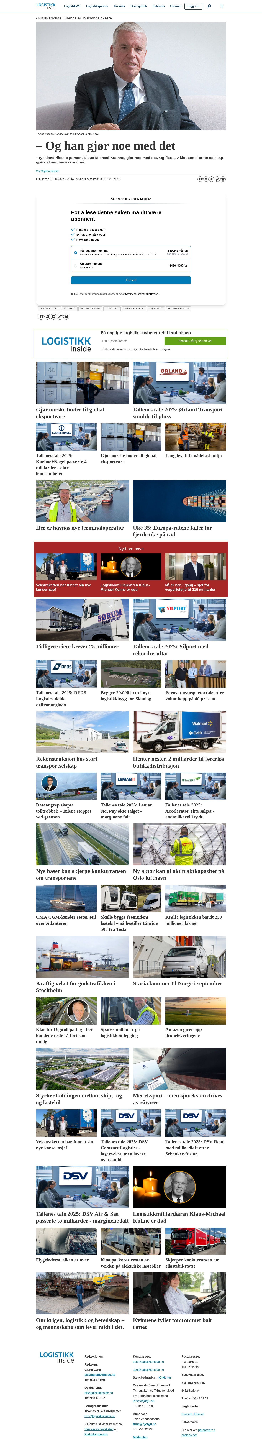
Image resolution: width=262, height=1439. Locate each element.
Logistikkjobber (97, 6)
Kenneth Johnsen (192, 1414)
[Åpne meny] (221, 6)
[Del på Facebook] (200, 179)
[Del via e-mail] (211, 179)
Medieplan (140, 1437)
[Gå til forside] (46, 6)
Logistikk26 (72, 6)
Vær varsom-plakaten (98, 1429)
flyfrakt (112, 308)
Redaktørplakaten (96, 1434)
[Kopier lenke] (217, 179)
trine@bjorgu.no (143, 1401)
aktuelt (70, 308)
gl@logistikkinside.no (99, 1374)
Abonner (175, 6)
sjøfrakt (156, 308)
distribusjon (49, 308)
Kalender (159, 6)
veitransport (90, 308)
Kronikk (119, 6)
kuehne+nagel (134, 308)
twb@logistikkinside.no (99, 1416)
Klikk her (165, 1377)
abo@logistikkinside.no (148, 1369)
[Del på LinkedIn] (206, 179)
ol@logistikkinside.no (98, 1393)
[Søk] (209, 6)
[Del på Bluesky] (223, 179)
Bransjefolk (139, 6)
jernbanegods (178, 308)
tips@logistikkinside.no (148, 1361)
